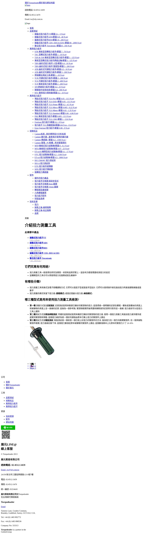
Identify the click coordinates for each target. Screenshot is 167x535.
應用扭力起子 (12, 406)
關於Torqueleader (32, 3)
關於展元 (43, 3)
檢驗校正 (10, 401)
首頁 (8, 382)
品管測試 (10, 398)
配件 (8, 419)
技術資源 (10, 416)
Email (3, 507)
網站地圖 (51, 3)
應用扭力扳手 (12, 403)
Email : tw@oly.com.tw (10, 470)
